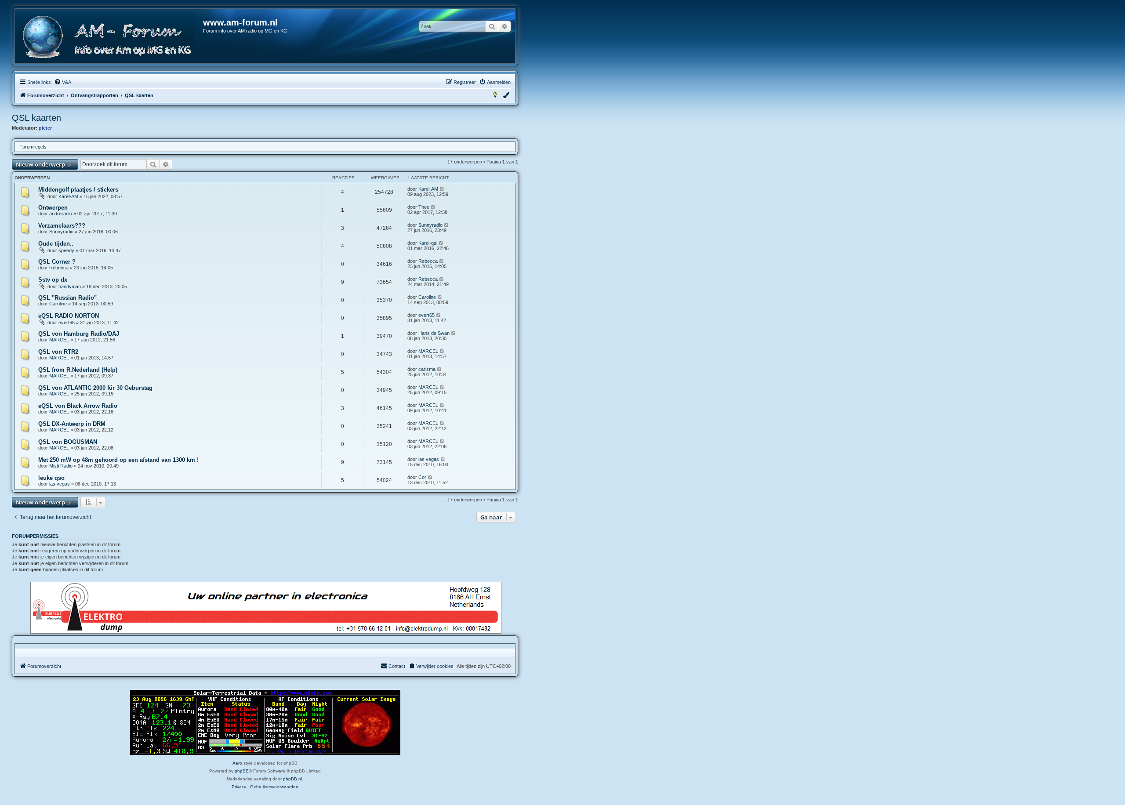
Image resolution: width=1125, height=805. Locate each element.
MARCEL (59, 339)
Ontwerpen (53, 207)
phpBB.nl (292, 778)
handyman (69, 286)
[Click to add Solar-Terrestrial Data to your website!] (265, 722)
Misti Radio (61, 465)
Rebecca (59, 267)
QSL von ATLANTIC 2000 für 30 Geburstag (95, 387)
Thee (423, 207)
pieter (45, 128)
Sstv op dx (52, 279)
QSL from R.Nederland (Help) (77, 369)
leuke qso (51, 478)
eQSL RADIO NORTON (68, 315)
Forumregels (33, 146)
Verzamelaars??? (61, 225)
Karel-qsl (427, 243)
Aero (237, 763)
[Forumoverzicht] (109, 37)
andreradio (60, 213)
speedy (66, 250)
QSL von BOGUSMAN (67, 442)
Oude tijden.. (55, 243)
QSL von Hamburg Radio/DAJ (78, 333)
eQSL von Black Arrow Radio (77, 405)
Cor (422, 477)
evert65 (66, 322)
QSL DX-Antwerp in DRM (71, 424)
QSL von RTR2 (58, 351)
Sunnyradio (61, 231)
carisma (426, 369)
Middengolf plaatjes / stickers (78, 189)
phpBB (242, 771)
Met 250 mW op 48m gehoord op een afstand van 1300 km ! (118, 460)
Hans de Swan (434, 333)
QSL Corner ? (57, 261)
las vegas (428, 459)
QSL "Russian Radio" (67, 297)
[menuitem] (62, 82)
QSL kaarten (36, 118)
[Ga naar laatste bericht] (442, 189)
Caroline (58, 303)
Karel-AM (68, 196)
